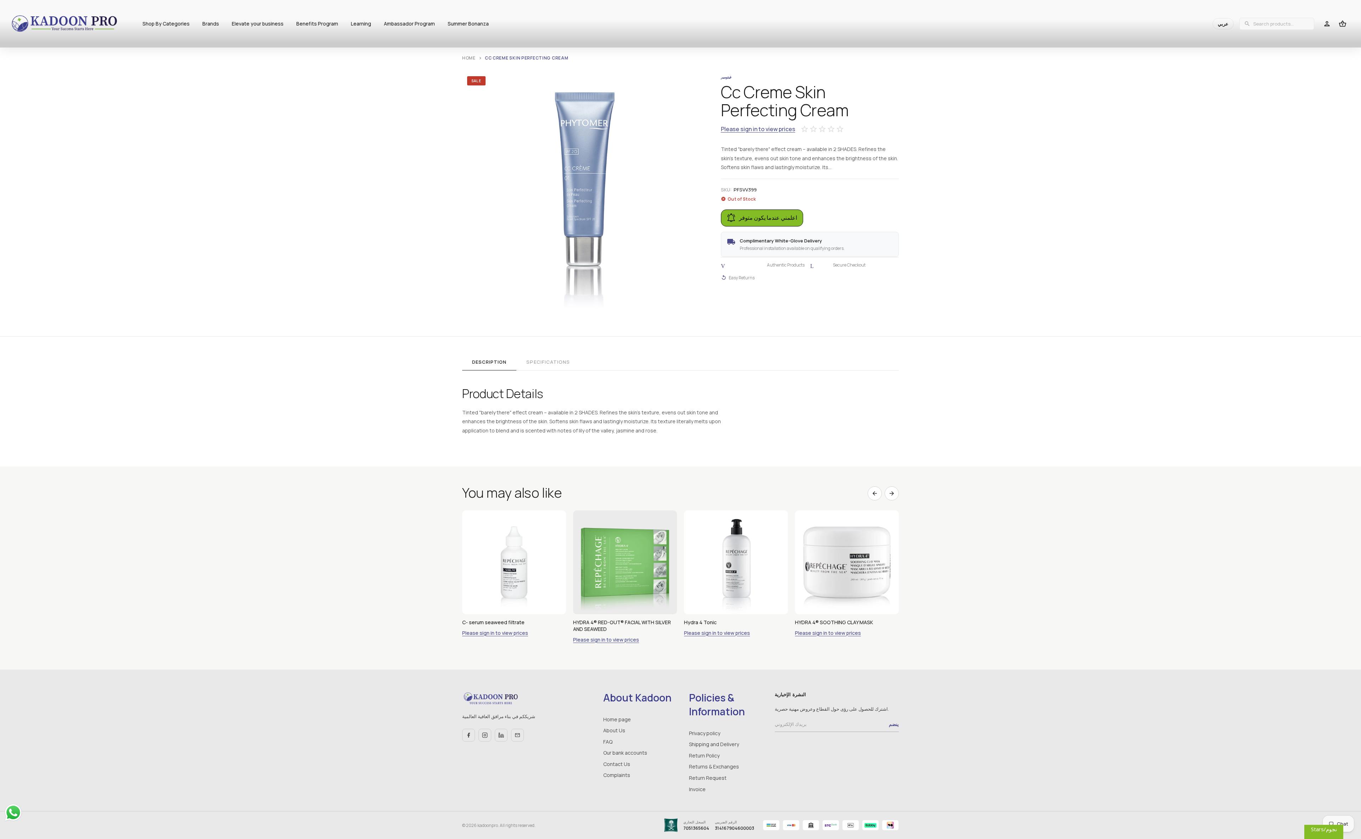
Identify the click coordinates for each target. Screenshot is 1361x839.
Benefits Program (317, 23)
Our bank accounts (625, 752)
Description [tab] (489, 362)
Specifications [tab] (548, 362)
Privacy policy (704, 733)
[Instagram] (484, 735)
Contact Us (616, 764)
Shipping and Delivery (714, 744)
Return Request (708, 777)
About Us (614, 730)
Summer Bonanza (468, 23)
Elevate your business (258, 23)
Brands (210, 23)
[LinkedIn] (501, 735)
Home (469, 58)
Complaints (616, 775)
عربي (1223, 24)
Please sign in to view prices (758, 129)
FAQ (607, 741)
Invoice (697, 789)
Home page (617, 719)
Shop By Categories (166, 23)
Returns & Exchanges (714, 766)
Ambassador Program (409, 23)
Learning (361, 23)
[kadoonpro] (64, 24)
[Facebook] (468, 735)
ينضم (894, 724)
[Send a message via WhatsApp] (13, 812)
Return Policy (704, 755)
